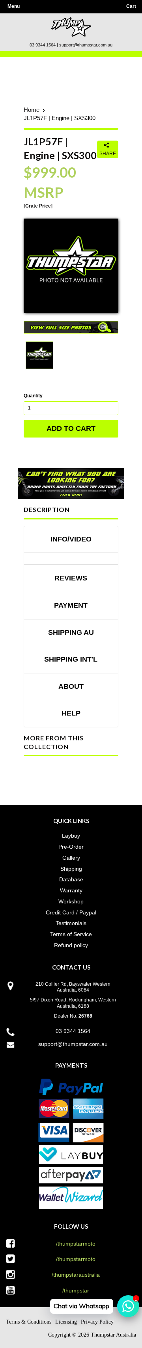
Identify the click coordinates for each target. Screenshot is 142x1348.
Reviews (70, 578)
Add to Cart (71, 428)
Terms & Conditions (28, 1322)
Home (31, 109)
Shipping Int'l (70, 659)
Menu (13, 6)
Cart (131, 6)
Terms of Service (71, 934)
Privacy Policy (97, 1322)
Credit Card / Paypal (71, 912)
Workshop (71, 901)
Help (71, 713)
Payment (71, 605)
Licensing (66, 1322)
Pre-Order (71, 847)
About (71, 686)
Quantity (33, 396)
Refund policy (71, 945)
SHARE (107, 153)
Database (71, 879)
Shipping (71, 869)
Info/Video (71, 539)
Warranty (71, 890)
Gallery (71, 858)
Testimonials (71, 923)
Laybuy (71, 836)
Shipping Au (71, 632)
